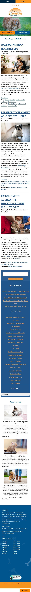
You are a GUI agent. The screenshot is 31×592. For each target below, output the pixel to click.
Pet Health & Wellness (15, 187)
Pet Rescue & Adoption (15, 342)
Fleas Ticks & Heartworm (15, 323)
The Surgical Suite (15, 374)
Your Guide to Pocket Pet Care (15, 295)
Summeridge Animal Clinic (10, 88)
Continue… (17, 259)
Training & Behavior (15, 377)
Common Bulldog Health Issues (15, 306)
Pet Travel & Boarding (15, 352)
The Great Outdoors (15, 371)
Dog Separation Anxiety (13, 181)
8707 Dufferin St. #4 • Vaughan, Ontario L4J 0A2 (14, 529)
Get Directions (23, 32)
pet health (15, 262)
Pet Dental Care (15, 330)
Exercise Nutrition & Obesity (15, 317)
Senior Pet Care (15, 361)
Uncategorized (15, 380)
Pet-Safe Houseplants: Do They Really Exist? (15, 302)
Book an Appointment (7, 32)
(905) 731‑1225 (10, 533)
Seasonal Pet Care (15, 358)
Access (25, 590)
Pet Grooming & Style (15, 336)
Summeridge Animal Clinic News (15, 364)
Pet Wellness (12, 102)
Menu (7, 1)
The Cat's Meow (15, 368)
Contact (23, 1)
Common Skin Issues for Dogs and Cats (15, 291)
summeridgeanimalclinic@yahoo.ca (14, 531)
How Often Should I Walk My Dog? (15, 298)
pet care (8, 262)
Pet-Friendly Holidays (15, 355)
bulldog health (10, 100)
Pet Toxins (15, 349)
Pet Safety (15, 346)
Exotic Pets (15, 320)
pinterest (3, 536)
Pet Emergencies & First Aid (15, 333)
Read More (5, 436)
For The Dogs (12, 104)
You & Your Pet (12, 106)
